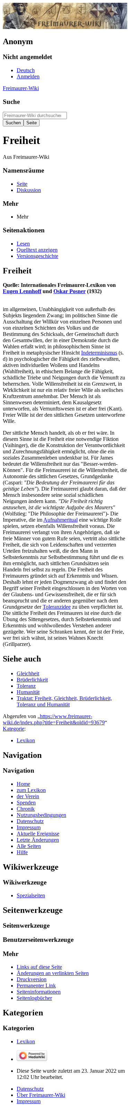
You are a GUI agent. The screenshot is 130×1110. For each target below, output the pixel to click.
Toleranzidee (57, 607)
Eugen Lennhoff (22, 291)
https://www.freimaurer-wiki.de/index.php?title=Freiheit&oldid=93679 (54, 719)
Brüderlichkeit (32, 680)
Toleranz (26, 686)
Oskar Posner (69, 291)
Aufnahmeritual (60, 520)
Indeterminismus (99, 353)
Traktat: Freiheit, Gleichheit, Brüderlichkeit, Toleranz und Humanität (64, 701)
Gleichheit (28, 673)
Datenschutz (30, 1089)
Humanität (28, 692)
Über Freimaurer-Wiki (41, 1095)
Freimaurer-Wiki (21, 88)
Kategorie (13, 729)
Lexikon (26, 740)
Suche (11, 101)
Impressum (29, 1101)
